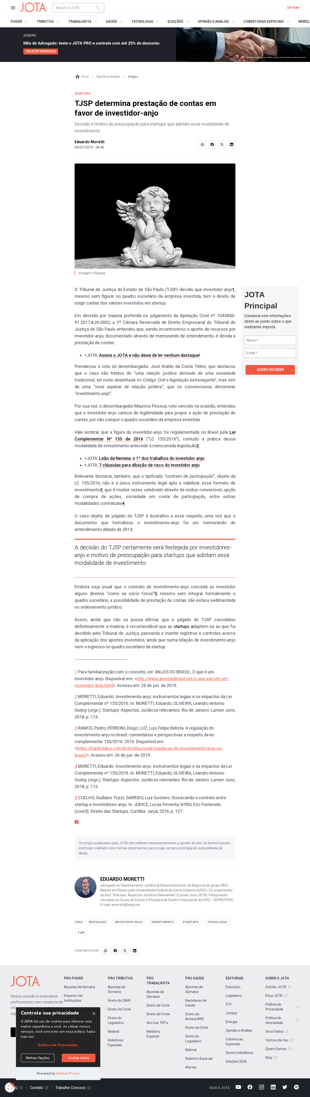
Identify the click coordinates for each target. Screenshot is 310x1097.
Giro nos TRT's (157, 1023)
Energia (231, 1022)
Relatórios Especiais (115, 1042)
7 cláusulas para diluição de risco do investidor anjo (149, 465)
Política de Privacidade (274, 1006)
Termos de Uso (276, 1040)
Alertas (190, 1067)
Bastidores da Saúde (195, 1003)
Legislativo (234, 996)
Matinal (113, 1031)
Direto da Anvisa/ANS (194, 1016)
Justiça (231, 1013)
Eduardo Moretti (89, 142)
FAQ (14, 1087)
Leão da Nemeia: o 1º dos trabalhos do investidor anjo (152, 458)
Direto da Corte (119, 1009)
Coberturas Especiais (234, 1041)
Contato (36, 1087)
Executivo (233, 987)
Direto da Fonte (158, 1014)
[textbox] (75, 7)
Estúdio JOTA (275, 987)
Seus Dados (274, 1031)
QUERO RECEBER (270, 370)
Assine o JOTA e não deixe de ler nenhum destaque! (149, 355)
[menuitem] (20, 21)
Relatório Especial (153, 1034)
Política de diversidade (274, 1020)
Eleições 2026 (236, 1061)
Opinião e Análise (239, 1030)
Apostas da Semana (79, 987)
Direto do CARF (119, 1000)
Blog (268, 1058)
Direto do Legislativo (116, 1020)
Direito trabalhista (239, 1053)
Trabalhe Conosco (70, 1087)
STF (229, 1004)
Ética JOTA (273, 996)
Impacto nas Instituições (73, 998)
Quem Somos (276, 1049)
